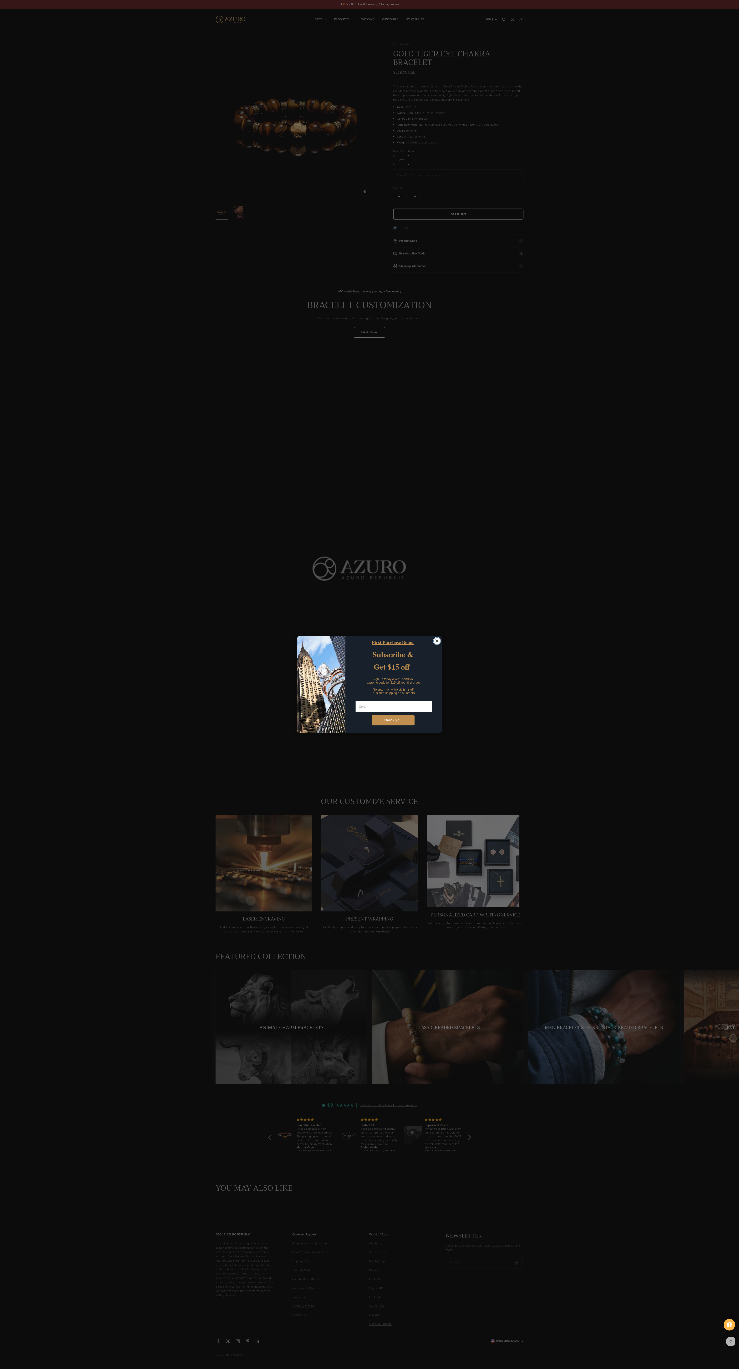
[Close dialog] (437, 641)
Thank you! (393, 720)
